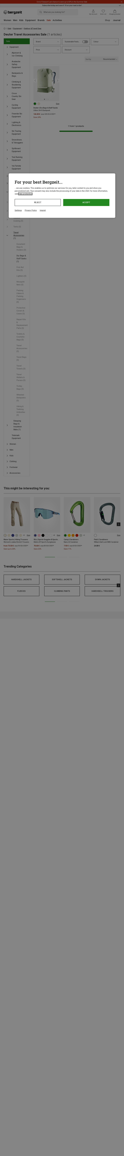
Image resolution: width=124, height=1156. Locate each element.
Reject (37, 202)
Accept (86, 202)
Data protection (25, 194)
